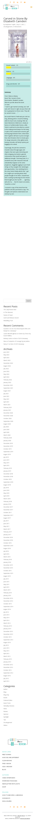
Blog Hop (6, 695)
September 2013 (8, 640)
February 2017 (8, 532)
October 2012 (7, 670)
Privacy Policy (21, 815)
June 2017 (6, 523)
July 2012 (6, 678)
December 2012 (8, 664)
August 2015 (7, 576)
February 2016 (8, 559)
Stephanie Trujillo (10, 24)
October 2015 (7, 570)
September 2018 (8, 482)
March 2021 (7, 404)
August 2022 (7, 366)
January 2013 (7, 662)
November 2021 (8, 385)
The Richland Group (25, 818)
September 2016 (8, 545)
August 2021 (7, 391)
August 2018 (7, 485)
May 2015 (6, 584)
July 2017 (6, 521)
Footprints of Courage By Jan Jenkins (19, 341)
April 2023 (6, 357)
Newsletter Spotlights (11, 784)
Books (5, 697)
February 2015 (8, 593)
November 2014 (8, 601)
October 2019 (7, 449)
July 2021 (6, 393)
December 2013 (8, 631)
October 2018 (7, 479)
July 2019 (6, 457)
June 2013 (6, 648)
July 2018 (6, 487)
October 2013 (7, 637)
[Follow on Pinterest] (21, 2)
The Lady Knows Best (10, 309)
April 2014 (6, 620)
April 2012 (6, 681)
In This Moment (8, 312)
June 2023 (6, 352)
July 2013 (6, 645)
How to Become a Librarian (12, 795)
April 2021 (6, 402)
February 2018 (8, 501)
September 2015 (8, 573)
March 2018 (7, 499)
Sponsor (6, 714)
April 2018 (6, 496)
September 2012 (8, 673)
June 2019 (6, 460)
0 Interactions (17, 26)
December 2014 (8, 598)
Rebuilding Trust (8, 320)
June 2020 (6, 429)
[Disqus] (18, 222)
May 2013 (6, 651)
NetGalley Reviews (9, 706)
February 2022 (8, 380)
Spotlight (6, 717)
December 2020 (8, 413)
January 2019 (7, 471)
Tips (5, 720)
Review (6, 711)
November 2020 (8, 416)
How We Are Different (10, 757)
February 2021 (8, 407)
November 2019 (8, 446)
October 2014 (7, 604)
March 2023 (7, 360)
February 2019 (8, 468)
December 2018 (8, 474)
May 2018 (6, 493)
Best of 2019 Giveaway (21, 338)
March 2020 (7, 435)
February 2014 (8, 626)
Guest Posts (7, 703)
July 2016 (6, 551)
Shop (4, 787)
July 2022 (6, 368)
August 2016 (7, 548)
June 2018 (6, 490)
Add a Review (7, 766)
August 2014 (7, 609)
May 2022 (6, 374)
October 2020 (7, 418)
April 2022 (6, 377)
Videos (5, 725)
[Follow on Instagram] (13, 2)
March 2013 (7, 656)
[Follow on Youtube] (24, 2)
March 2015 (7, 590)
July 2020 (6, 427)
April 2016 (6, 554)
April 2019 (6, 465)
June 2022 (6, 371)
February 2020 (8, 438)
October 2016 (7, 543)
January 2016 (7, 562)
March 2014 (7, 623)
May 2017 (6, 526)
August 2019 (7, 454)
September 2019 (8, 451)
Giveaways (6, 798)
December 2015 (8, 565)
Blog (5, 692)
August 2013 (7, 642)
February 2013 (8, 659)
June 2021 (6, 396)
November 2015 (8, 568)
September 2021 (8, 388)
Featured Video (8, 700)
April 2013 (6, 653)
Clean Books (7, 760)
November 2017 (8, 510)
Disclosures (6, 801)
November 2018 (8, 476)
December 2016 (8, 537)
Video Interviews (8, 778)
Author (5, 689)
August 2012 (7, 676)
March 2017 (7, 529)
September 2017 (8, 515)
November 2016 (8, 540)
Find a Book (6, 763)
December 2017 (8, 507)
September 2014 (8, 606)
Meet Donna (6, 754)
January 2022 (7, 382)
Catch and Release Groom (11, 318)
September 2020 (8, 421)
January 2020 (7, 440)
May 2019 (6, 463)
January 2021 (7, 410)
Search (29, 301)
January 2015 (7, 595)
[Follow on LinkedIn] (17, 2)
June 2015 (6, 581)
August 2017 (7, 518)
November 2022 (8, 363)
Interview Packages (9, 781)
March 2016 (7, 557)
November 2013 (8, 634)
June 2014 (6, 615)
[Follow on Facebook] (10, 2)
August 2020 (7, 424)
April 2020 (6, 432)
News (5, 708)
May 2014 (6, 617)
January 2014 (7, 628)
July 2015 (6, 579)
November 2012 (8, 667)
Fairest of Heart (8, 315)
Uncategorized (8, 722)
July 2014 (6, 612)
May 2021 (6, 399)
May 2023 (6, 355)
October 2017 (7, 512)
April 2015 (6, 587)
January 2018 (7, 504)
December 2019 (8, 443)
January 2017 (7, 534)
